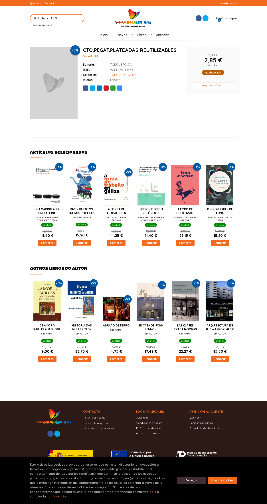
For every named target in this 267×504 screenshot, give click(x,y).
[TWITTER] (206, 18)
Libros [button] (141, 35)
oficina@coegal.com (97, 423)
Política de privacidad (149, 428)
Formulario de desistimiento (206, 428)
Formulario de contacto (99, 428)
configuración (57, 496)
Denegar (191, 480)
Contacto (50, 3)
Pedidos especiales (201, 423)
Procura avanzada (43, 25)
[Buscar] (79, 18)
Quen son (35, 3)
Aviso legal (142, 417)
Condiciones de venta (149, 423)
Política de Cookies (147, 433)
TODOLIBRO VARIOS (123, 75)
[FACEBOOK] (199, 18)
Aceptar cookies (222, 480)
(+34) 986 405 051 (95, 417)
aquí (152, 492)
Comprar (47, 243)
